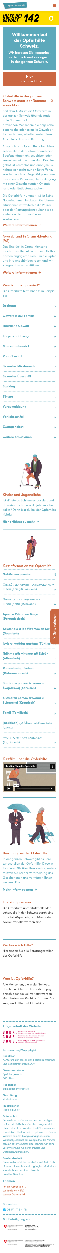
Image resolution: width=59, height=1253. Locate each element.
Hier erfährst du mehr (19, 522)
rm (25, 1209)
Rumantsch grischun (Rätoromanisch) (18, 671)
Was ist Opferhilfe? (14, 1194)
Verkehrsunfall (13, 417)
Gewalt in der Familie (19, 316)
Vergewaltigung (14, 406)
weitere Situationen (17, 437)
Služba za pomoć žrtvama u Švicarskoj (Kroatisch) (23, 700)
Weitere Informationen (20, 272)
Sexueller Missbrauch (19, 366)
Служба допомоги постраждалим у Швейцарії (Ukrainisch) (28, 587)
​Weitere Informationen (20, 225)
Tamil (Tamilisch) (15, 713)
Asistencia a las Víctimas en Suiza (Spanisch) (28, 631)
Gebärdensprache (16, 574)
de (8, 1209)
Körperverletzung (16, 336)
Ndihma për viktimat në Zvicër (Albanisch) (25, 656)
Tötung (8, 396)
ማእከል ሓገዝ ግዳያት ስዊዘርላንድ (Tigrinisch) (22, 740)
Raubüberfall (12, 356)
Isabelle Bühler (11, 1109)
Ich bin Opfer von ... (14, 1186)
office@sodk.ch (15, 1174)
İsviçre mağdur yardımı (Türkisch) (28, 643)
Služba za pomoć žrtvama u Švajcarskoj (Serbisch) (23, 685)
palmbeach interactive (16, 1088)
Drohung (9, 306)
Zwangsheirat (13, 427)
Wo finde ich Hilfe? (13, 1190)
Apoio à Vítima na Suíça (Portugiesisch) (20, 616)
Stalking (9, 386)
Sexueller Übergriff (17, 376)
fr (12, 1209)
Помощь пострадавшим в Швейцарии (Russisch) (21, 602)
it (17, 1209)
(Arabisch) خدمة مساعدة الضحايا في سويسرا (27, 725)
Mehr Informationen (18, 889)
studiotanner (10, 1099)
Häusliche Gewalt (16, 326)
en (20, 1209)
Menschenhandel (16, 346)
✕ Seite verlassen (54, 626)
